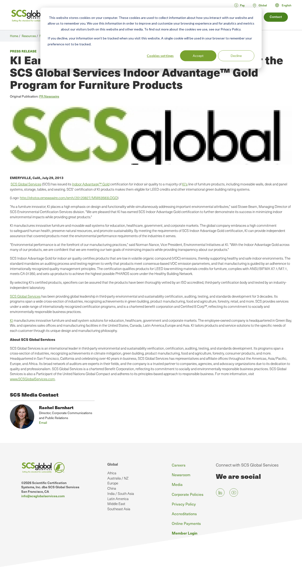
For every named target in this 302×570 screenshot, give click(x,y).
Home (14, 36)
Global (112, 464)
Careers (178, 465)
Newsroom (181, 474)
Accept (198, 56)
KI (11, 320)
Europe (112, 483)
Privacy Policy (184, 504)
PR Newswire (49, 96)
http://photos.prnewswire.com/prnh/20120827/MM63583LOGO (68, 197)
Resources (29, 36)
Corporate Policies (187, 494)
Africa (111, 473)
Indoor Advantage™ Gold (90, 184)
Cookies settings (160, 56)
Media (177, 484)
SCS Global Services (26, 184)
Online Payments (186, 523)
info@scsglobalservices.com (43, 495)
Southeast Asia (118, 508)
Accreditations (184, 513)
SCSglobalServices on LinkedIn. (220, 492)
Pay (242, 5)
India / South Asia (120, 493)
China (111, 488)
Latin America (118, 498)
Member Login (184, 533)
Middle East (116, 503)
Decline (236, 56)
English (286, 5)
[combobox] (285, 5)
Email (43, 422)
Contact (276, 16)
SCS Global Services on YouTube (233, 492)
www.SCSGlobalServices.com (32, 379)
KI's (185, 184)
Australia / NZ (117, 478)
